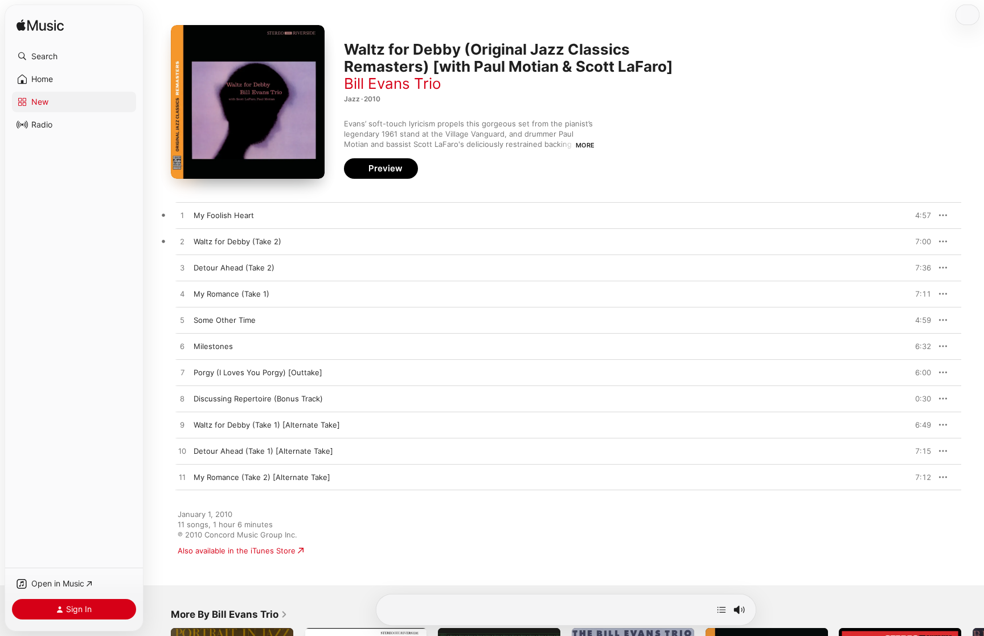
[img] (40, 25)
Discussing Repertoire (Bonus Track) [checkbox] (258, 398)
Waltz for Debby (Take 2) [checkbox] (237, 241)
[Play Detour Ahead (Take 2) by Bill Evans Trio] (182, 268)
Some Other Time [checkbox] (225, 320)
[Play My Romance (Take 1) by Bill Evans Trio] (182, 294)
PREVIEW (918, 215)
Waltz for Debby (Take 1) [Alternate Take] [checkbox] (267, 424)
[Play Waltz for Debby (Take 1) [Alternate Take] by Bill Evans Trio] (182, 425)
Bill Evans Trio (392, 83)
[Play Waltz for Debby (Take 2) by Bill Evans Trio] (182, 242)
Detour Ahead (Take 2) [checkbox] (234, 267)
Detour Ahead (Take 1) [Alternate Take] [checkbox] (263, 451)
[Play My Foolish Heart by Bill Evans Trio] (182, 216)
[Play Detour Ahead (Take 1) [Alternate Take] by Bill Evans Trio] (182, 451)
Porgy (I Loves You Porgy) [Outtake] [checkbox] (258, 372)
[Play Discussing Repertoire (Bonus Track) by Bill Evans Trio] (182, 399)
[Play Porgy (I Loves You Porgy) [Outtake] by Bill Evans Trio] (182, 373)
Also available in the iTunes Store (237, 550)
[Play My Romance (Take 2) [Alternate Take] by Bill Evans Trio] (182, 478)
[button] (74, 56)
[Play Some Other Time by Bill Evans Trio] (182, 320)
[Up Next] (721, 610)
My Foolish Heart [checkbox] (224, 215)
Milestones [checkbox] (213, 346)
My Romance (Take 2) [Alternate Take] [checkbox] (262, 477)
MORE (585, 145)
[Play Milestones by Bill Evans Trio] (182, 347)
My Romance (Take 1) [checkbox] (231, 293)
